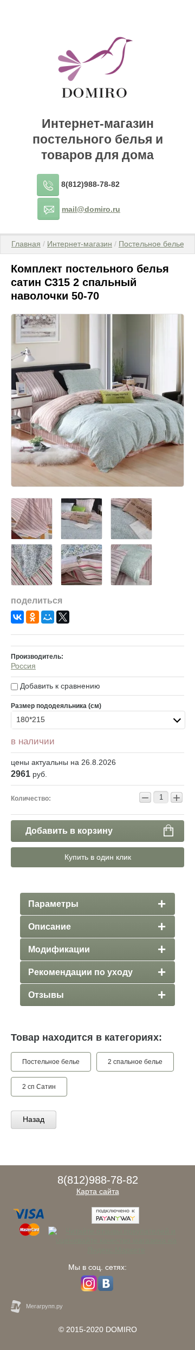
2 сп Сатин (39, 1087)
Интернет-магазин (79, 243)
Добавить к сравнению (59, 686)
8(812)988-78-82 (90, 184)
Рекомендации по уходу (80, 972)
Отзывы (46, 994)
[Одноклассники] (32, 617)
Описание (49, 926)
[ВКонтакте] (17, 617)
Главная (26, 243)
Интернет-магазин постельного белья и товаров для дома (97, 139)
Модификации (59, 949)
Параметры (53, 903)
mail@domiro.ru (91, 209)
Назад (33, 1119)
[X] (62, 617)
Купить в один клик (97, 857)
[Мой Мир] (47, 617)
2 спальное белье (135, 1062)
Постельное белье (151, 243)
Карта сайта (97, 1191)
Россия (23, 665)
